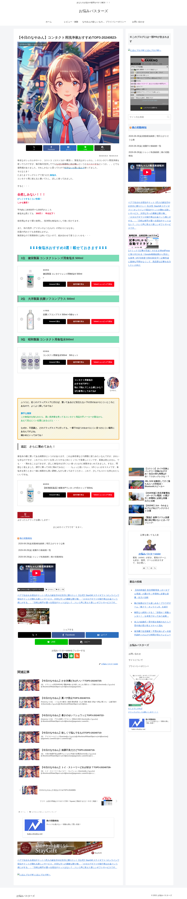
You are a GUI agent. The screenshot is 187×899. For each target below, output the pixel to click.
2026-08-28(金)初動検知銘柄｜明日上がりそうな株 (41, 543)
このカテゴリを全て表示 (149, 100)
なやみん (51, 589)
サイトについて (136, 660)
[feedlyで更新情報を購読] (71, 655)
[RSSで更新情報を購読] (77, 655)
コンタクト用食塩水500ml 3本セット (60, 355)
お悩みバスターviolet (150, 554)
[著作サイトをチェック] (59, 655)
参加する (165, 103)
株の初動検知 (26, 538)
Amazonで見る (54, 284)
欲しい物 (61, 589)
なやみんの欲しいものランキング (31, 589)
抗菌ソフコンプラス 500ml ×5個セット (60, 314)
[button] (102, 148)
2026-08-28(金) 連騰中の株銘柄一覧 (34, 550)
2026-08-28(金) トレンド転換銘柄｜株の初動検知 (40, 557)
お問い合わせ (135, 654)
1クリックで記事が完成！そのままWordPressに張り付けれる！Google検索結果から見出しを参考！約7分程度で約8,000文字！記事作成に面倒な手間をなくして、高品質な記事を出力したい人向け (149, 258)
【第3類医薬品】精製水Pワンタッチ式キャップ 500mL (68, 488)
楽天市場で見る (78, 284)
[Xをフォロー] (65, 655)
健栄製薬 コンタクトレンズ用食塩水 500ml (62, 274)
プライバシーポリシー (139, 666)
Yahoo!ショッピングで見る (103, 284)
